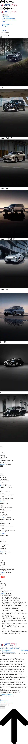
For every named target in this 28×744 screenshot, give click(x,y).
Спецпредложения (7, 24)
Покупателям (5, 16)
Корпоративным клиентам (9, 20)
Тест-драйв (5, 26)
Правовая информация (6, 694)
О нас (3, 21)
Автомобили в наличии (8, 18)
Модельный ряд (6, 650)
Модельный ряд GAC (6, 595)
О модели (2, 464)
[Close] (0, 699)
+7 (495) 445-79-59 (14, 648)
